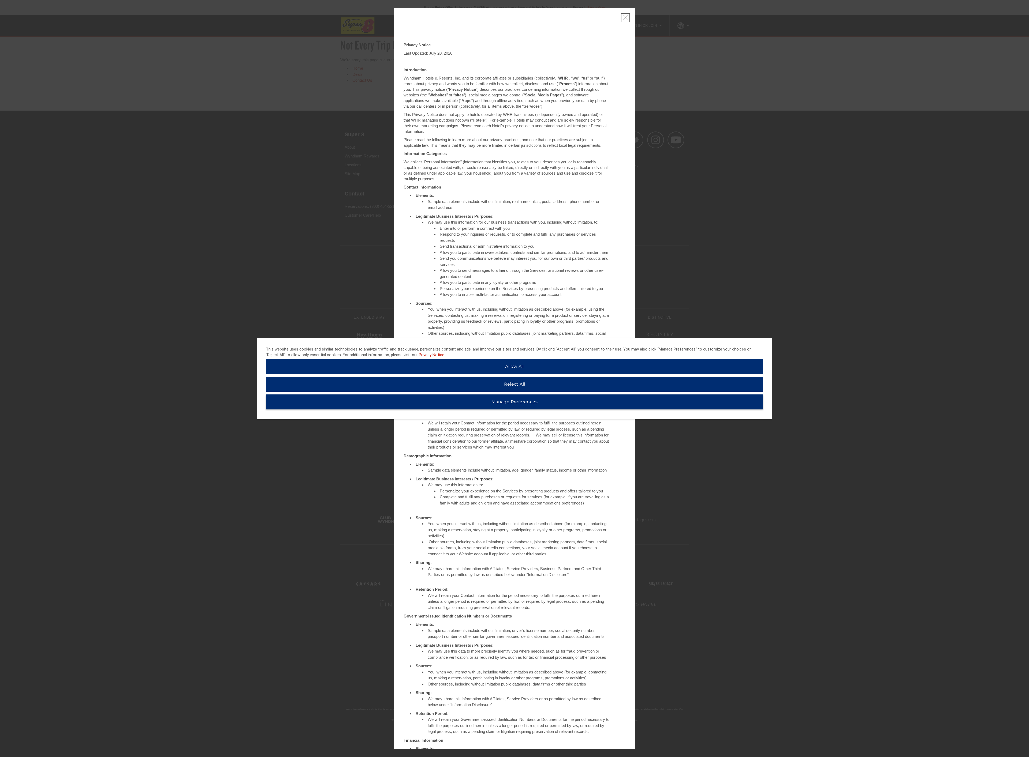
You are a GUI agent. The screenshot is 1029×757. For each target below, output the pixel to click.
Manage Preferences (514, 401)
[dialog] (514, 378)
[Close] (625, 17)
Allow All (514, 366)
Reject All (514, 384)
